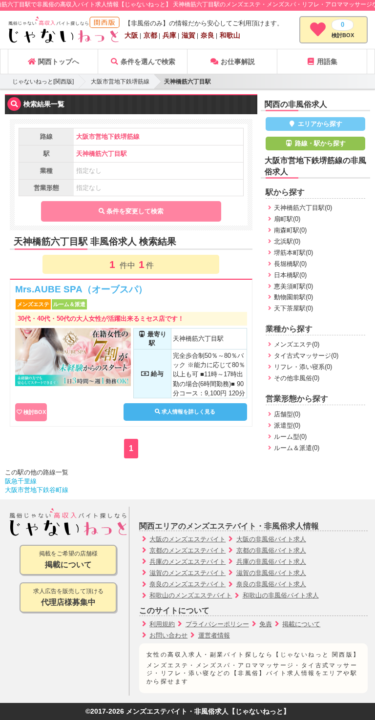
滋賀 (188, 35)
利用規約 (162, 624)
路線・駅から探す (319, 143)
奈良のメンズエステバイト (187, 584)
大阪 (131, 35)
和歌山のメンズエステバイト (190, 595)
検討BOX (34, 412)
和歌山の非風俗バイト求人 (281, 595)
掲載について (301, 624)
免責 (265, 624)
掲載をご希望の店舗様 (68, 559)
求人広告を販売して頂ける (68, 597)
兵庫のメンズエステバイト (187, 561)
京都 (150, 35)
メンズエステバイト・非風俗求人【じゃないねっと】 (208, 711)
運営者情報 (214, 635)
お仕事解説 (237, 61)
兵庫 (169, 35)
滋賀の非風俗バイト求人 (271, 572)
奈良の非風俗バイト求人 (271, 584)
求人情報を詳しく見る (187, 411)
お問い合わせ (168, 635)
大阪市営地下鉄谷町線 (36, 490)
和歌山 (230, 35)
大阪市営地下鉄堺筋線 (120, 81)
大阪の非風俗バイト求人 (271, 539)
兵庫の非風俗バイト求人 (271, 561)
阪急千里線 (21, 481)
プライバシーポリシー (217, 624)
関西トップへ (57, 61)
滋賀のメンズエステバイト (187, 572)
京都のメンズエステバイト (187, 550)
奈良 (207, 35)
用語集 (326, 61)
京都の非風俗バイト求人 (271, 550)
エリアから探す (319, 123)
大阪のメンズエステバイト (187, 539)
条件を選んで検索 (147, 61)
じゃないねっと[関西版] (43, 81)
